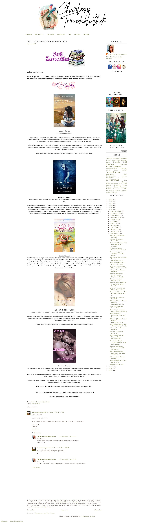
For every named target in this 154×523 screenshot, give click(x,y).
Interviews (50, 34)
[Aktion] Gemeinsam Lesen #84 (116, 239)
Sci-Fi (108, 189)
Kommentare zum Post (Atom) (45, 513)
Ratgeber (125, 185)
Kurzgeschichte (110, 176)
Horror (108, 170)
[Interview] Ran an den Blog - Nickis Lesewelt (118, 267)
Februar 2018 (115, 231)
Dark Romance (122, 160)
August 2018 (115, 219)
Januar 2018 (115, 233)
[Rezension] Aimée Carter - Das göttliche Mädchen (118, 244)
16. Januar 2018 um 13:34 (60, 448)
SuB (70, 34)
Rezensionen (61, 34)
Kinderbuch (110, 174)
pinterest (47, 402)
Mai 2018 (114, 225)
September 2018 (116, 217)
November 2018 (116, 213)
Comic (114, 160)
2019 (111, 207)
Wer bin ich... (39, 34)
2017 (111, 366)
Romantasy (123, 187)
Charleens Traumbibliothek (46, 436)
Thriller (124, 189)
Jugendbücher (113, 172)
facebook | (34, 402)
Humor (116, 170)
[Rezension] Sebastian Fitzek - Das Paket (117, 263)
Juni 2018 (114, 223)
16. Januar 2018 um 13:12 (67, 436)
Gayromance (123, 164)
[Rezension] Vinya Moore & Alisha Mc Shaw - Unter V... (118, 284)
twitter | (41, 402)
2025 (111, 201)
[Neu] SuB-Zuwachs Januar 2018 (116, 307)
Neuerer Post (31, 510)
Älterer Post (98, 510)
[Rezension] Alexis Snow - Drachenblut (118, 361)
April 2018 (114, 227)
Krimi (125, 174)
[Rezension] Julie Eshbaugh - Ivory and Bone (118, 315)
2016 (111, 368)
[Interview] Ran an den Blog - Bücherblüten (117, 289)
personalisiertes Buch (111, 192)
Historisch (123, 168)
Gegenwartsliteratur (113, 166)
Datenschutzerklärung (38, 507)
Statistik (86, 34)
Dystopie (116, 162)
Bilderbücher (123, 158)
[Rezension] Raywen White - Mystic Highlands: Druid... (117, 275)
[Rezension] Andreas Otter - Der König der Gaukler (118, 325)
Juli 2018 (114, 221)
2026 (111, 199)
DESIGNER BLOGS (88, 516)
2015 (111, 370)
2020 (111, 205)
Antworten (35, 429)
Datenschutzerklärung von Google (66, 502)
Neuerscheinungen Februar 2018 (116, 279)
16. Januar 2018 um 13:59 (67, 459)
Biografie (108, 160)
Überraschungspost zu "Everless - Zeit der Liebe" (117, 253)
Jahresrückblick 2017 (117, 364)
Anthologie (116, 158)
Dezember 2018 (116, 211)
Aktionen (77, 34)
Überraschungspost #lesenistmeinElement (118, 249)
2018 (111, 209)
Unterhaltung (110, 190)
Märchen (124, 182)
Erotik (125, 162)
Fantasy (110, 164)
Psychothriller (117, 185)
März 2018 (114, 229)
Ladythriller (109, 177)
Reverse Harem (112, 187)
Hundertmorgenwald (39, 412)
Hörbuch (124, 170)
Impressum (4, 521)
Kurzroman (124, 176)
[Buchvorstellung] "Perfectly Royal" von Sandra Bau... (118, 342)
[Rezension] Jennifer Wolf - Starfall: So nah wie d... (118, 293)
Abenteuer (109, 158)
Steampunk (116, 189)
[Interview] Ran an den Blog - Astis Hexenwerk (118, 310)
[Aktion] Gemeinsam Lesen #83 (116, 332)
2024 (111, 203)
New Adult (123, 183)
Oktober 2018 (115, 215)
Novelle (108, 185)
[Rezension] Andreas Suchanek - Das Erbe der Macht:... (117, 347)
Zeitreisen (124, 190)
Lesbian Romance (121, 177)
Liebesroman (112, 180)
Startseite (29, 34)
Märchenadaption (112, 183)
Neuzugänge (36, 403)
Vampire (117, 190)
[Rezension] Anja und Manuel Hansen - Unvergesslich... (117, 336)
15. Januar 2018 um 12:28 (55, 412)
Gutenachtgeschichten (111, 168)
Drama (108, 162)
